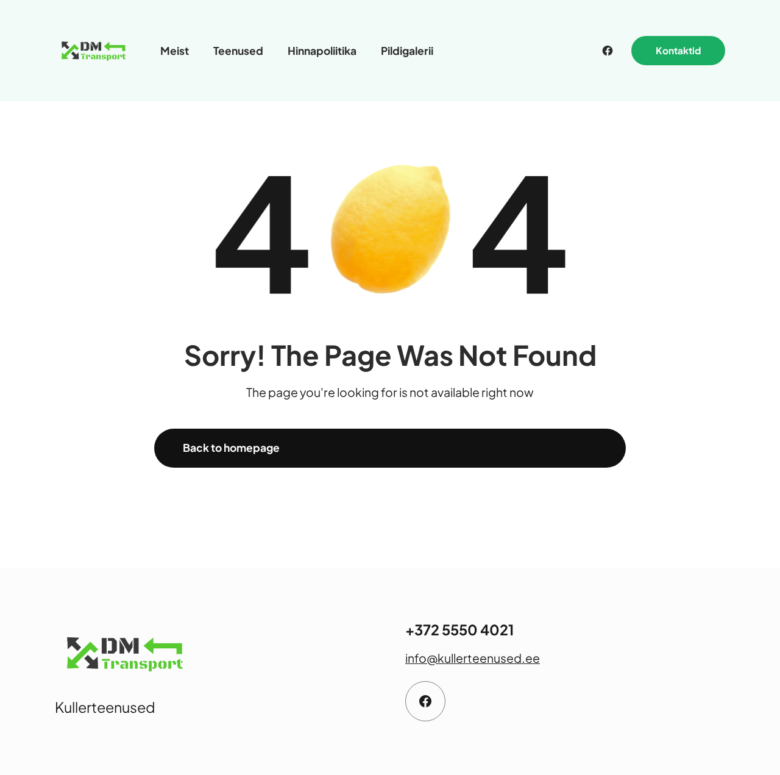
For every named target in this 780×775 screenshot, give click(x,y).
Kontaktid (678, 50)
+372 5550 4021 (459, 629)
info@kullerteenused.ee (472, 658)
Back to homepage (231, 447)
